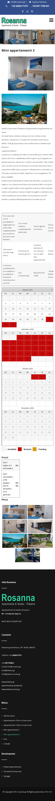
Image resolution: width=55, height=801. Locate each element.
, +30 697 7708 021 (40, 6)
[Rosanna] (14, 16)
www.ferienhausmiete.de (12, 685)
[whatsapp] (27, 11)
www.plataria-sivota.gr (11, 689)
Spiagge (7, 776)
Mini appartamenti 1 (12, 730)
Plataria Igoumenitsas (12, 767)
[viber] (32, 11)
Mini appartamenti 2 (12, 734)
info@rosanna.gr (18, 2)
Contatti (7, 744)
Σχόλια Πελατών (39, 2)
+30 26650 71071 (19, 6)
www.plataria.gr (8, 682)
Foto (5, 739)
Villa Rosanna (9, 716)
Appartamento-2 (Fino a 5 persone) (18, 725)
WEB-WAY (48, 792)
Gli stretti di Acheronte (12, 771)
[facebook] (22, 11)
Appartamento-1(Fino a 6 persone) (17, 720)
